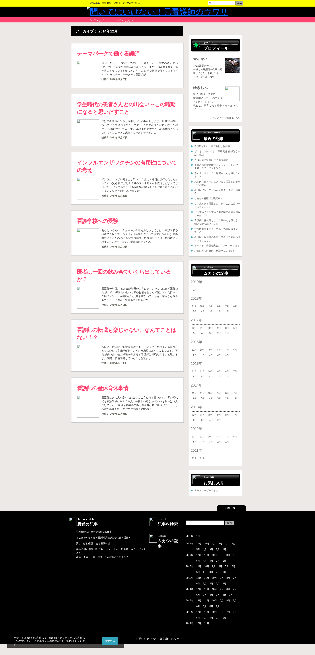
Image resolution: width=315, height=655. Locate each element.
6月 (235, 306)
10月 (202, 306)
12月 (194, 328)
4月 (203, 311)
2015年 (196, 364)
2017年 (196, 320)
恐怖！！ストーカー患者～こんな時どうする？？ (102, 557)
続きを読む (174, 84)
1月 (195, 289)
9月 (211, 306)
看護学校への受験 (97, 221)
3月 (211, 311)
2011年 (196, 450)
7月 (227, 306)
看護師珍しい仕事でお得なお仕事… (121, 2)
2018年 (196, 298)
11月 (194, 306)
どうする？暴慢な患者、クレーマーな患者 (216, 245)
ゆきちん (200, 88)
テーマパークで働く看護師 (108, 54)
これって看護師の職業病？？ (209, 198)
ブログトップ (96, 20)
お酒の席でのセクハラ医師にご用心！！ (215, 250)
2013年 (196, 407)
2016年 (196, 342)
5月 (195, 311)
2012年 (196, 429)
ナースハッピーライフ (206, 490)
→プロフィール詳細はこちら (224, 117)
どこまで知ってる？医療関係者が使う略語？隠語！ (103, 537)
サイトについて (125, 20)
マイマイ (200, 59)
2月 (219, 311)
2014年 (196, 385)
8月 (219, 306)
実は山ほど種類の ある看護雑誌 (211, 159)
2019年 (196, 282)
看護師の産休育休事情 (102, 388)
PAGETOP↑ (231, 508)
